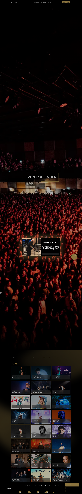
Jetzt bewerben (50, 254)
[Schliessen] (58, 239)
